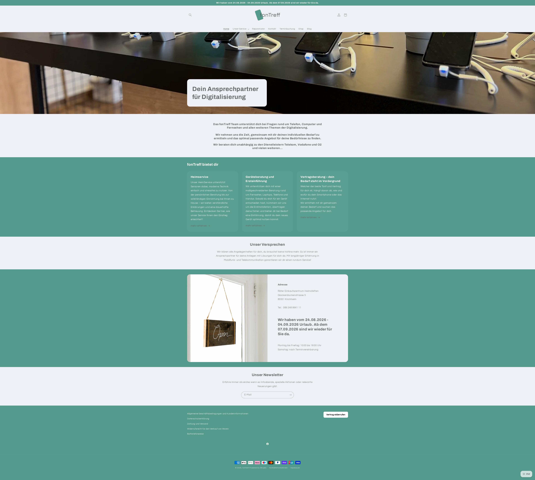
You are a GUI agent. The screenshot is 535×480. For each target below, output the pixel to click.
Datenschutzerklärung (198, 419)
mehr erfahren (199, 226)
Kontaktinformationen (278, 468)
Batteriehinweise (195, 434)
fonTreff (245, 468)
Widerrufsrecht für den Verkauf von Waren (208, 429)
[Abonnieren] (290, 395)
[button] (190, 15)
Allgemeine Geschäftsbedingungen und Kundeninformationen (217, 414)
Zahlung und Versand (197, 424)
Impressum (295, 468)
